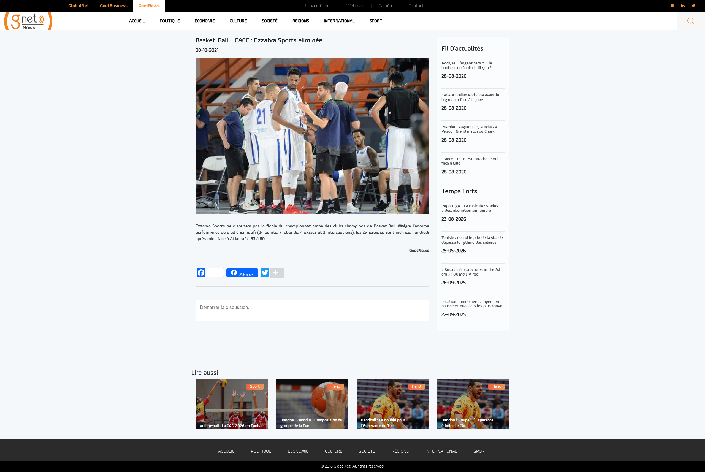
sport (376, 21)
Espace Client (318, 6)
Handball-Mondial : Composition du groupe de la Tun (311, 423)
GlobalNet (78, 6)
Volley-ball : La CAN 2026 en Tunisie (232, 426)
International (339, 21)
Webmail (355, 6)
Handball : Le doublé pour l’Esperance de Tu (383, 423)
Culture (238, 21)
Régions (300, 21)
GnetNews (149, 6)
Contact (416, 6)
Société (270, 21)
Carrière (386, 6)
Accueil (137, 21)
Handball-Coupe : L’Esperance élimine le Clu (467, 423)
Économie (205, 21)
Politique (170, 21)
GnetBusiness (114, 6)
